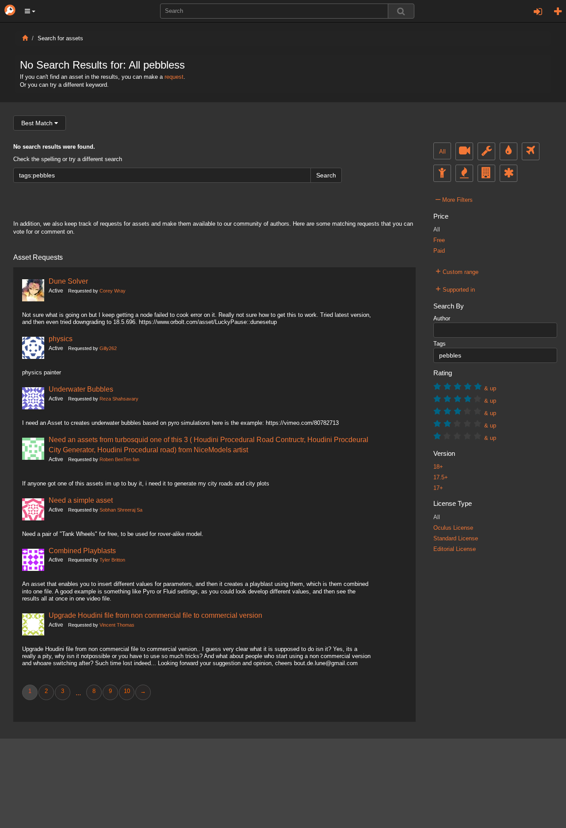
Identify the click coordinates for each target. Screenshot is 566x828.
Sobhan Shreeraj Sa (120, 509)
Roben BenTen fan (119, 459)
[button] (30, 11)
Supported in (455, 288)
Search (326, 175)
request (174, 77)
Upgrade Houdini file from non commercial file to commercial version (155, 615)
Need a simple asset (81, 500)
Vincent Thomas (116, 625)
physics (61, 339)
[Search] (401, 11)
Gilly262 (108, 348)
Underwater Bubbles (81, 389)
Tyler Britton (112, 559)
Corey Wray (112, 290)
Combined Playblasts (82, 551)
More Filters (454, 199)
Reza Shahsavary (118, 398)
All (442, 152)
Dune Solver (68, 281)
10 (127, 691)
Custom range (457, 271)
